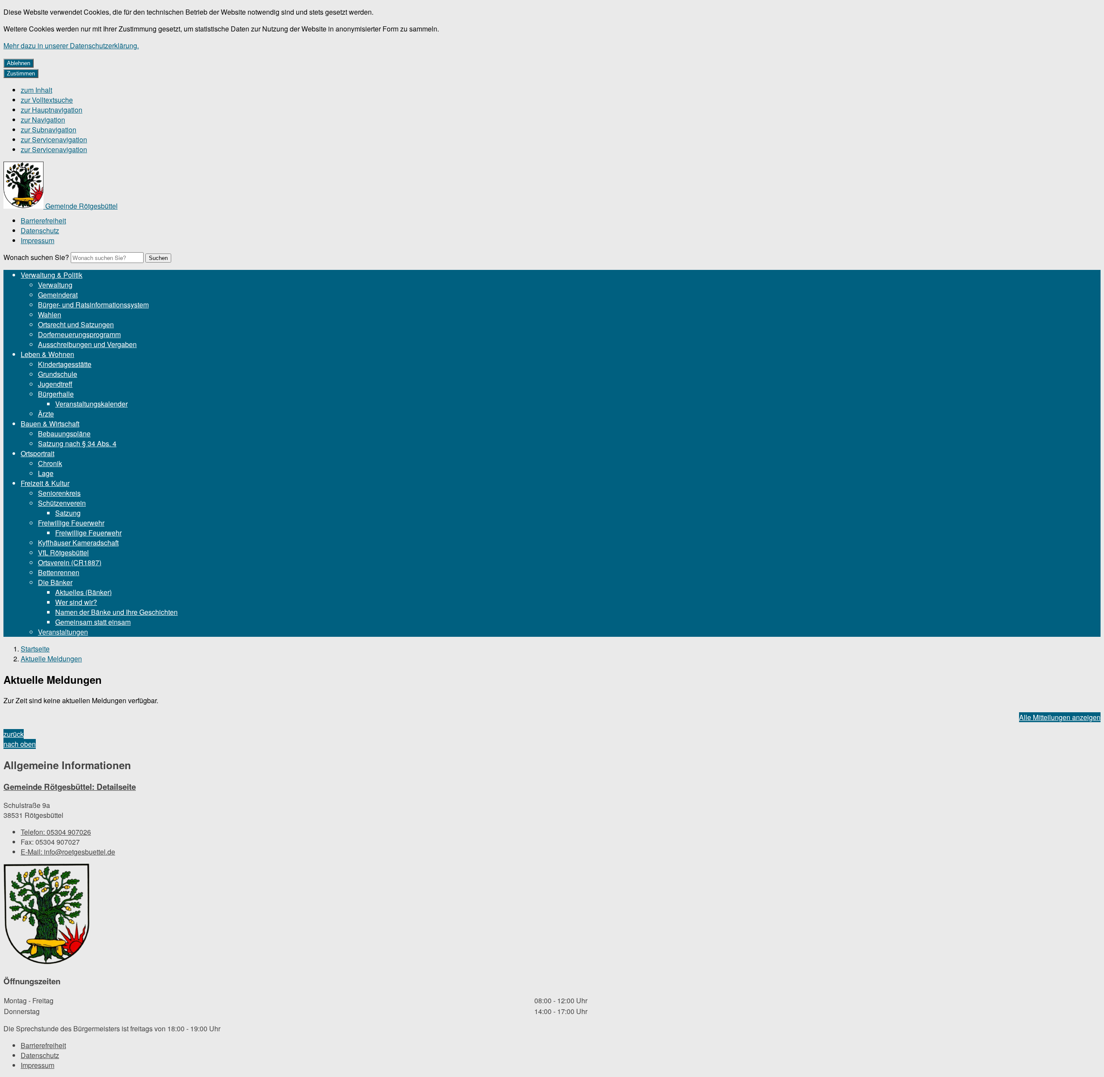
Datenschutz (40, 230)
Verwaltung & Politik (51, 275)
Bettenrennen (58, 572)
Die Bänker (55, 582)
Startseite (35, 649)
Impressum (37, 240)
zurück (13, 734)
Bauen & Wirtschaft (50, 424)
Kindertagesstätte (64, 364)
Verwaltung (55, 285)
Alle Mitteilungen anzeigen (1060, 717)
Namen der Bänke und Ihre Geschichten (116, 612)
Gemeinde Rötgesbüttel (69, 786)
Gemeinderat (58, 295)
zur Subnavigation (48, 130)
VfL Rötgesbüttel (63, 552)
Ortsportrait (37, 453)
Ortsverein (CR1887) (69, 562)
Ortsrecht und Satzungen (76, 324)
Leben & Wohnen (47, 354)
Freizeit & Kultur (45, 483)
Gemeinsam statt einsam (93, 622)
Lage (45, 473)
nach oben (19, 744)
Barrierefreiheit (43, 220)
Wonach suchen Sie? (36, 257)
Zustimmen (21, 73)
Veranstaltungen (63, 632)
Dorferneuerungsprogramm (79, 334)
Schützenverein (62, 503)
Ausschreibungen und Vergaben (87, 344)
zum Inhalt (36, 90)
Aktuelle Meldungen (51, 659)
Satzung (68, 513)
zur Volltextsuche (47, 100)
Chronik (50, 463)
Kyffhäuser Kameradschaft (78, 543)
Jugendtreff (55, 384)
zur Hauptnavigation (51, 110)
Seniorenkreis (59, 493)
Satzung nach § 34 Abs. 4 (77, 443)
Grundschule (57, 374)
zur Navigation (43, 120)
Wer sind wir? (76, 602)
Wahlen (49, 314)
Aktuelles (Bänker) (83, 592)
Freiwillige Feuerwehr (71, 523)
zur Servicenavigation (54, 139)
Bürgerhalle (56, 394)
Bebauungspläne (64, 433)
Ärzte (46, 414)
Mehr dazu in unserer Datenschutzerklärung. (71, 45)
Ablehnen (18, 63)
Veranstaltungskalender (91, 404)
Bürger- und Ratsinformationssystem (93, 305)
